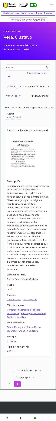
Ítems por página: (22, 370)
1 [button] (17, 384)
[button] (9, 384)
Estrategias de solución (33, 313)
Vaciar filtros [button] (47, 107)
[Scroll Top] (49, 418)
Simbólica (21, 317)
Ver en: (10, 95)
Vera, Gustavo (30, 299)
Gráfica (10, 317)
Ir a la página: (23, 377)
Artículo (11, 351)
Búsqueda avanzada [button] (37, 73)
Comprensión (14, 309)
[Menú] (51, 5)
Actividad (12, 341)
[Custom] (7, 418)
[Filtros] (10, 77)
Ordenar (10, 86)
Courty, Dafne (14, 299)
